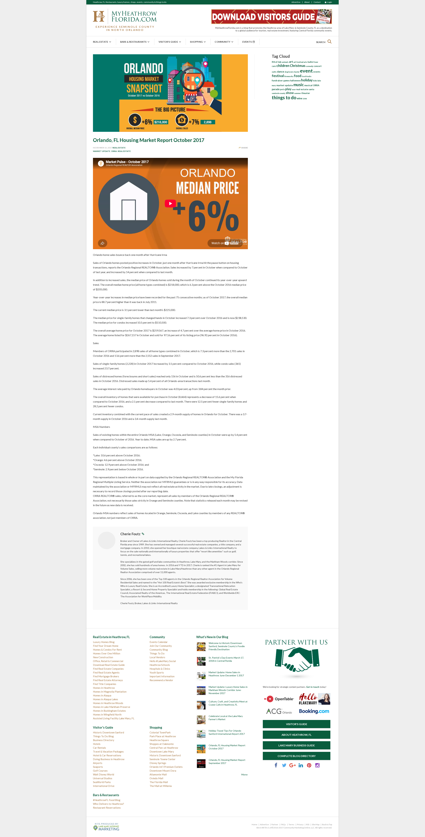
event (306, 71)
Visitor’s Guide (168, 41)
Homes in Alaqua (102, 695)
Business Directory (103, 740)
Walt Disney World (103, 774)
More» (244, 774)
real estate (124, 151)
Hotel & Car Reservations (107, 755)
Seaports (98, 766)
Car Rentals (99, 747)
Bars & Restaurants (133, 41)
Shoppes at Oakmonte (162, 743)
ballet (311, 62)
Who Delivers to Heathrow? (108, 803)
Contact (317, 2)
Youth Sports (157, 672)
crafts (274, 72)
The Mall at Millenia (161, 785)
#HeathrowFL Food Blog (106, 799)
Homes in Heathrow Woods (108, 703)
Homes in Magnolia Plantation (110, 691)
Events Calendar (159, 641)
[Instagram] (317, 766)
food (297, 76)
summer (297, 93)
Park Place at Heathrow (163, 736)
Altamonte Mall (158, 774)
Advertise (296, 2)
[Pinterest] (309, 766)
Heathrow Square (159, 740)
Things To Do (157, 653)
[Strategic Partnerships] (296, 679)
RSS (307, 824)
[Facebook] (276, 766)
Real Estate (100, 41)
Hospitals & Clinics (160, 668)
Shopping (196, 41)
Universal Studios (102, 778)
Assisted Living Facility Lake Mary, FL (113, 718)
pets (282, 89)
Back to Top (327, 824)
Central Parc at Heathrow (164, 747)
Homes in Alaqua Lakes (105, 699)
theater (305, 93)
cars (274, 66)
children (282, 65)
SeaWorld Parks (102, 782)
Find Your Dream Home (105, 645)
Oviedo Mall (156, 778)
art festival (298, 62)
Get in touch (312, 687)
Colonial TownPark (160, 732)
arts (305, 62)
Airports (97, 762)
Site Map (315, 824)
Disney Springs (158, 762)
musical (308, 85)
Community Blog (159, 649)
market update (101, 151)
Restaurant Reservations (107, 807)
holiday (307, 80)
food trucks (306, 76)
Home (254, 824)
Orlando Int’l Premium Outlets (166, 766)
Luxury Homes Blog (104, 641)
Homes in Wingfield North (107, 714)
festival (278, 76)
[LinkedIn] (301, 766)
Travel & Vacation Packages (108, 751)
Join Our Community (161, 645)
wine (299, 98)
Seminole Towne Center (162, 759)
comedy (309, 66)
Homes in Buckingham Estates (109, 710)
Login (329, 2)
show (290, 93)
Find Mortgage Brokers (106, 676)
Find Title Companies (104, 683)
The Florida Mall (159, 782)
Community (222, 41)
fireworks (288, 76)
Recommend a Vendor (161, 680)
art (291, 61)
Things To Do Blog (103, 736)
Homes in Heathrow (104, 687)
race (293, 89)
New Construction (103, 657)
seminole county (278, 93)
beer (316, 62)
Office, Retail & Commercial (108, 661)
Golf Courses (100, 770)
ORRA (114, 151)
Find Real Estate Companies (108, 668)
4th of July (277, 62)
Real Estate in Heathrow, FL (111, 637)
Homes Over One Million (106, 653)
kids (315, 80)
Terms (291, 824)
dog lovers (289, 72)
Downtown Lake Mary (162, 751)
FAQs (283, 824)
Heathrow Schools (160, 664)
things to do (284, 97)
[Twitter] (284, 766)
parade (276, 89)
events (316, 72)
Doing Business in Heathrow (108, 759)
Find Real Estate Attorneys (108, 680)
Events (247, 41)
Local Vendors (157, 657)
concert (318, 66)
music (298, 84)
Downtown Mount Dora (163, 770)
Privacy (300, 824)
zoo (305, 98)
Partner (274, 824)
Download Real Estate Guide (109, 664)
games (286, 80)
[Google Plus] (292, 766)
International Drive (103, 785)
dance (280, 71)
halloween (295, 80)
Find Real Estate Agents (106, 672)
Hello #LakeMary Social (163, 661)
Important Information (162, 676)
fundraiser (277, 80)
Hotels (96, 743)
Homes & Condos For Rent (107, 649)
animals (285, 62)
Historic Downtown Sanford (108, 732)
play (288, 89)
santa (311, 89)
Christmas (297, 66)
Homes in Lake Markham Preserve (111, 706)
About (307, 2)
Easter (296, 72)
